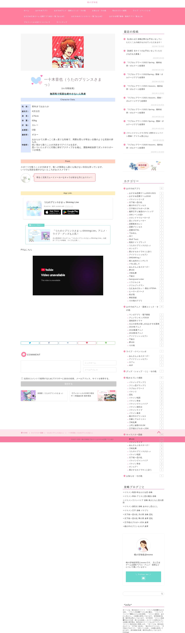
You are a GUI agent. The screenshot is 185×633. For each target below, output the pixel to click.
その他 (145, 345)
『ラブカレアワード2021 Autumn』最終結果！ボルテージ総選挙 (144, 87)
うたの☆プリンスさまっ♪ (145, 245)
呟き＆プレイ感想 (120, 10)
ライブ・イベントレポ (142, 10)
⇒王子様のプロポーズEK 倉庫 (136, 522)
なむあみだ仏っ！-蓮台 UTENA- (145, 288)
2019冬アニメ (145, 327)
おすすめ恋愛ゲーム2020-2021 (145, 193)
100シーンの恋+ (145, 215)
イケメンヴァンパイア (145, 404)
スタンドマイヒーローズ (145, 218)
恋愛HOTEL (145, 230)
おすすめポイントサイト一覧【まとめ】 (87, 16)
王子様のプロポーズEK (145, 428)
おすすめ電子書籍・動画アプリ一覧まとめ (126, 16)
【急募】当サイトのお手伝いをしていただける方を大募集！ (144, 52)
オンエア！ (145, 248)
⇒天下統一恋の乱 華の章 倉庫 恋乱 (138, 518)
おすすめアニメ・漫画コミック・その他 (70, 10)
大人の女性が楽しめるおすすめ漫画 (145, 324)
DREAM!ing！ (145, 258)
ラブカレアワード (145, 388)
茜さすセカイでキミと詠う (145, 252)
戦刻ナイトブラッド (145, 242)
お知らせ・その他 (99, 10)
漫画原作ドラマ (145, 321)
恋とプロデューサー (145, 221)
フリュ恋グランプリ (145, 385)
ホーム (26, 10)
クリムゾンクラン (145, 285)
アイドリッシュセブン (145, 255)
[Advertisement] (68, 317)
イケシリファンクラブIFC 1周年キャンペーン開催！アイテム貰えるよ (144, 134)
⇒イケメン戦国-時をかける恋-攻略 (138, 492)
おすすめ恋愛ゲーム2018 (145, 196)
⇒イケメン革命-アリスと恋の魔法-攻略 (139, 496)
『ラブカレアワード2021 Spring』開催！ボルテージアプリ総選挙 (145, 122)
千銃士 (145, 276)
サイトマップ (62, 22)
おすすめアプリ (41, 10)
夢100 (145, 270)
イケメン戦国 (145, 398)
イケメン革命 (145, 401)
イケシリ (145, 392)
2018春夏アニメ (145, 330)
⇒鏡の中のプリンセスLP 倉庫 (135, 526)
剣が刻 (145, 294)
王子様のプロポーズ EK (145, 208)
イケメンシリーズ (145, 199)
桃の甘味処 (92, 2)
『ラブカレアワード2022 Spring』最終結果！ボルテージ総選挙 (144, 64)
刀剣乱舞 (145, 273)
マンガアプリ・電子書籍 (145, 315)
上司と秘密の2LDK (145, 425)
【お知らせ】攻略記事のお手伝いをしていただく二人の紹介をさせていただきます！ (144, 40)
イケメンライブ (145, 410)
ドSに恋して (145, 264)
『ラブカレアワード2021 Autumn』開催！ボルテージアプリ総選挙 (144, 99)
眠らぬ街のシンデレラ (145, 261)
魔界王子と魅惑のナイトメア (145, 212)
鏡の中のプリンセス (145, 205)
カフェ (145, 362)
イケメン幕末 (145, 413)
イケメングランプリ (145, 382)
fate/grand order (145, 279)
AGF (145, 365)
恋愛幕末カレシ (145, 224)
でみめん (145, 233)
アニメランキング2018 (145, 318)
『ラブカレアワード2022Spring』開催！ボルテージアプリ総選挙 (144, 76)
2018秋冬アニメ (145, 333)
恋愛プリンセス (145, 227)
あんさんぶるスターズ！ (145, 267)
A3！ (145, 236)
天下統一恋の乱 (145, 202)
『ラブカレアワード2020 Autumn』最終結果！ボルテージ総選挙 (144, 146)
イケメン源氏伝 (145, 407)
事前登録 (145, 298)
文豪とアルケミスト (145, 419)
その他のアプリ (145, 301)
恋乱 (145, 395)
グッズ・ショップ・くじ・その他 (144, 371)
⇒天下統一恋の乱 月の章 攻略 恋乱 (138, 514)
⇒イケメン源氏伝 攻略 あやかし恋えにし (140, 506)
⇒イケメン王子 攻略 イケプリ (136, 510)
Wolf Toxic (145, 239)
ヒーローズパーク (145, 291)
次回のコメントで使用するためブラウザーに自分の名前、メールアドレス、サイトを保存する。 (67, 378)
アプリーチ (69, 206)
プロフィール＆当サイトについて (37, 22)
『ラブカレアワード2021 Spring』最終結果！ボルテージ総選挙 (144, 111)
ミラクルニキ (145, 282)
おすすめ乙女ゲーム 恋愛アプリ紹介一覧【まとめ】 (44, 16)
